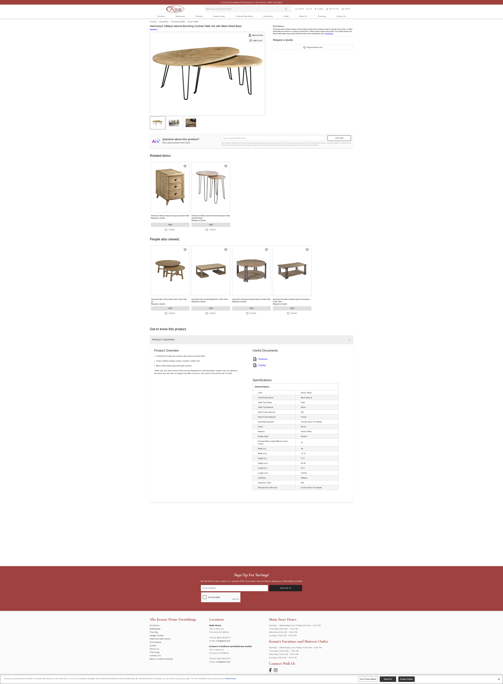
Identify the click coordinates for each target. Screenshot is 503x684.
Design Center (219, 16)
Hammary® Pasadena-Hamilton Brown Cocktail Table (251, 299)
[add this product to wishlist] (185, 166)
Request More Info (314, 47)
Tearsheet (262, 359)
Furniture (161, 16)
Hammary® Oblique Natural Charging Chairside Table (170, 216)
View (170, 225)
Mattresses (180, 16)
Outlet (286, 16)
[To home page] (175, 9)
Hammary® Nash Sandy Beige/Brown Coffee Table (210, 299)
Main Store (215, 625)
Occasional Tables (178, 22)
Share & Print (257, 35)
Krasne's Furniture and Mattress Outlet (230, 646)
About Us (303, 16)
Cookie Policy (230, 679)
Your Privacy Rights (368, 679)
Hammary (153, 29)
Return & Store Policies (161, 659)
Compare (171, 230)
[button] (296, 9)
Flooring (199, 16)
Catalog (262, 365)
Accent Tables (193, 22)
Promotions (268, 16)
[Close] (499, 679)
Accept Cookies (406, 679)
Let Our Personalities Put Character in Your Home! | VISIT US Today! (251, 2)
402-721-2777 (224, 637)
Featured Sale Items (244, 16)
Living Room (164, 22)
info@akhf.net (223, 641)
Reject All (388, 679)
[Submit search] (286, 9)
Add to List (257, 40)
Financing (322, 16)
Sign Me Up (285, 588)
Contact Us (341, 16)
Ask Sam (339, 138)
